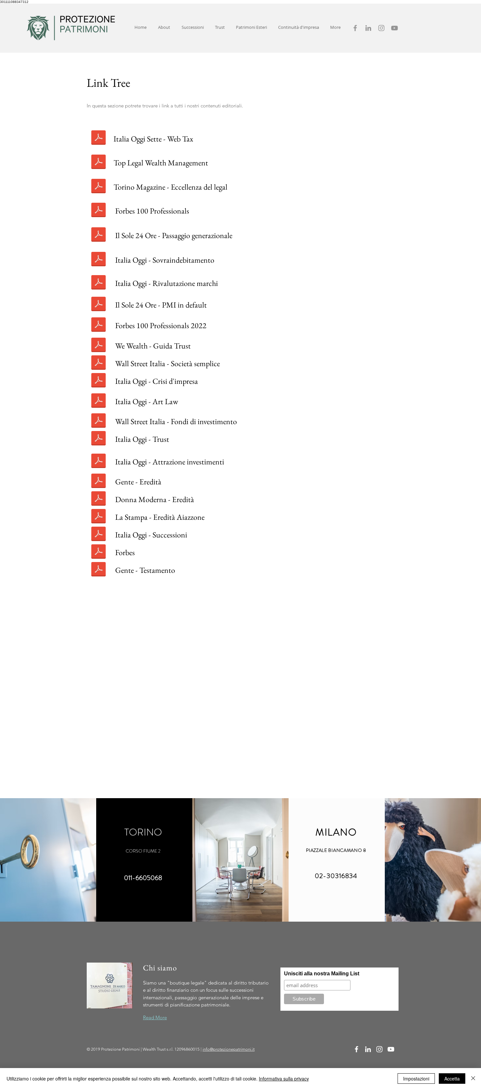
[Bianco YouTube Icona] (391, 1049)
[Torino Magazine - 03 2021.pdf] (98, 187)
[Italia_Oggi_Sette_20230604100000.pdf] (98, 462)
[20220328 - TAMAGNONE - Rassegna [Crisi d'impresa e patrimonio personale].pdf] (98, 305)
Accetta (452, 1078)
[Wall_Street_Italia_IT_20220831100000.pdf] (98, 363)
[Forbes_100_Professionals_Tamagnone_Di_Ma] (98, 211)
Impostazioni (416, 1078)
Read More (155, 1017)
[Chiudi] (473, 1078)
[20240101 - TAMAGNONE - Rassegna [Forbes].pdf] (98, 552)
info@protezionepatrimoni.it (229, 1049)
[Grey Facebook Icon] (355, 28)
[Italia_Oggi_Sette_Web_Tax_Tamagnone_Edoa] (98, 138)
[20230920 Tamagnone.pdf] (98, 499)
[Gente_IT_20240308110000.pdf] (98, 570)
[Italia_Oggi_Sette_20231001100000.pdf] (98, 535)
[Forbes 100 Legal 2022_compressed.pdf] (98, 325)
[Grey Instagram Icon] (381, 28)
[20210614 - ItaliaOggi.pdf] (98, 283)
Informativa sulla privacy (284, 1078)
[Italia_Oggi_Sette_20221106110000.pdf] (98, 401)
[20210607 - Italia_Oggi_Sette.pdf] (98, 260)
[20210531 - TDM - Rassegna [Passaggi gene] (98, 235)
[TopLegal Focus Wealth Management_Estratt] (98, 163)
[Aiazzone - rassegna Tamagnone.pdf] (98, 517)
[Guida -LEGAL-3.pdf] (98, 346)
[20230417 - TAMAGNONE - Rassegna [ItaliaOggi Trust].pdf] (98, 439)
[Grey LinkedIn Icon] (368, 28)
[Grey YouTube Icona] (394, 28)
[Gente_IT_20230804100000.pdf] (98, 482)
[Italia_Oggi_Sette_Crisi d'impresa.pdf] (98, 381)
